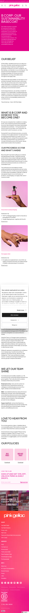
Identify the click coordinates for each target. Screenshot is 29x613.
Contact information (15, 589)
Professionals (5, 559)
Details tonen (20, 310)
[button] (25, 612)
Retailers (3, 578)
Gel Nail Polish (5, 525)
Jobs (2, 576)
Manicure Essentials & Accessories (11, 535)
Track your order (5, 552)
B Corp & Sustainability (7, 568)
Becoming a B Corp (12, 125)
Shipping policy (5, 589)
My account (4, 549)
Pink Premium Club (6, 554)
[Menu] (2, 5)
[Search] (5, 5)
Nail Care (3, 532)
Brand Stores (5, 571)
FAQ (2, 544)
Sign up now (24, 482)
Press (2, 573)
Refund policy (4, 587)
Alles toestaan (14, 315)
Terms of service (21, 587)
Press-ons (4, 530)
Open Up (20, 403)
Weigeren (14, 325)
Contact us (4, 547)
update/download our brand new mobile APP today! (14, 1)
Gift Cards (4, 537)
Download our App (6, 556)
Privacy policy (12, 587)
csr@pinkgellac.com (14, 436)
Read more (4, 221)
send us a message (20, 428)
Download (7, 462)
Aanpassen (14, 320)
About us (3, 566)
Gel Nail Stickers (6, 528)
